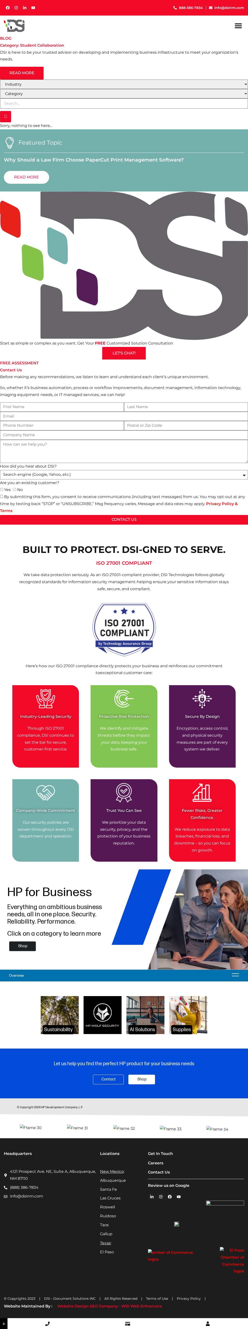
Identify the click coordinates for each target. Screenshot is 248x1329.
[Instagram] (16, 8)
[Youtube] (33, 8)
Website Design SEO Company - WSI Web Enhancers (109, 1306)
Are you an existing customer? (29, 482)
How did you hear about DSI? (28, 466)
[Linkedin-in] (25, 8)
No (20, 489)
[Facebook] (8, 8)
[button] (238, 25)
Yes (7, 489)
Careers (155, 1163)
